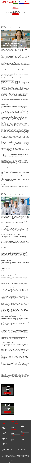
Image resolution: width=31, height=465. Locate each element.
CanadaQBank (3, 136)
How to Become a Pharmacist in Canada (10, 28)
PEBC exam (22, 222)
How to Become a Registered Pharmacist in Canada (13, 195)
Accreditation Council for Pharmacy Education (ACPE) (10, 81)
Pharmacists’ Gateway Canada (12, 106)
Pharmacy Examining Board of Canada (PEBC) (9, 83)
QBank (2, 378)
